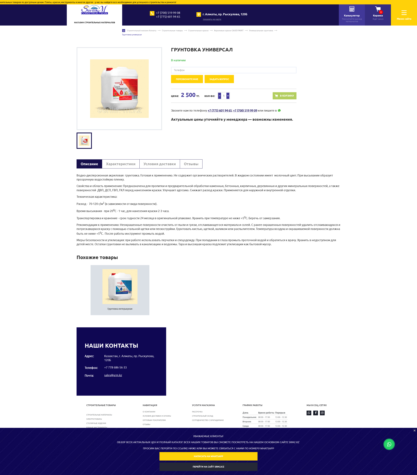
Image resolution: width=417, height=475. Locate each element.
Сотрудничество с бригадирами (208, 420)
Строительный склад (202, 416)
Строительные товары (172, 30)
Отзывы (191, 164)
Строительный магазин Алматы (141, 30)
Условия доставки (160, 164)
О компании (149, 412)
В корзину (287, 95)
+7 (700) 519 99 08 (168, 12)
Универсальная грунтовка (261, 30)
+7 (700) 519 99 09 (245, 110)
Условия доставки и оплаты (157, 416)
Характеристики (121, 164)
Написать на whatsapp (208, 456)
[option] (119, 88)
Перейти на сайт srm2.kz (208, 466)
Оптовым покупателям (154, 420)
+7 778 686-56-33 (115, 367)
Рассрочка (197, 412)
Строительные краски (198, 30)
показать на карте (212, 19)
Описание (89, 164)
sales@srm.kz (113, 375)
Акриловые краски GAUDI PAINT (229, 30)
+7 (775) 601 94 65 (168, 16)
